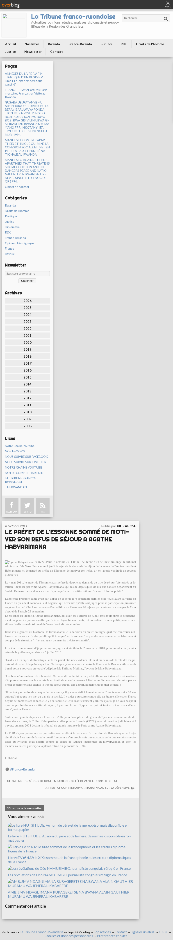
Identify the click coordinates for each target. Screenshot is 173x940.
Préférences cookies (112, 936)
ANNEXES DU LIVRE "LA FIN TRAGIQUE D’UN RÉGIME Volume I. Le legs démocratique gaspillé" (25, 79)
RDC (124, 44)
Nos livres (32, 44)
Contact (56, 51)
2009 (27, 419)
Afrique (10, 254)
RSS (43, 512)
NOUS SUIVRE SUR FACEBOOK (26, 456)
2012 (27, 398)
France (9, 248)
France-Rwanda (80, 44)
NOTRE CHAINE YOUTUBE (23, 467)
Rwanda (54, 44)
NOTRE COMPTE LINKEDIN (24, 473)
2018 (27, 356)
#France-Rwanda (22, 769)
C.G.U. (163, 932)
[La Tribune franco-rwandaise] (14, 25)
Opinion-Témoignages (19, 243)
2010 (27, 412)
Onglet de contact (17, 187)
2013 (27, 391)
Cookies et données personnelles (69, 936)
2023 (27, 321)
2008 (27, 426)
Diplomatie (12, 227)
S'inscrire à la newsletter (24, 808)
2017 (27, 363)
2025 (27, 308)
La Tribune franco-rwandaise (73, 16)
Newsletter (33, 51)
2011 (27, 405)
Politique (11, 216)
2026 (27, 301)
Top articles (102, 932)
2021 (27, 335)
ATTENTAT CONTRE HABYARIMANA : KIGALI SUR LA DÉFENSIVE (88, 787)
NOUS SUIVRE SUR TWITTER (25, 462)
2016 (27, 370)
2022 (27, 328)
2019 (27, 349)
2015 (27, 377)
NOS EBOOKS (15, 451)
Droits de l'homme (150, 44)
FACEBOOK (11, 512)
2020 (27, 342)
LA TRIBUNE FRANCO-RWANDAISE (20, 480)
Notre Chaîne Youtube (19, 446)
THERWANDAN (16, 487)
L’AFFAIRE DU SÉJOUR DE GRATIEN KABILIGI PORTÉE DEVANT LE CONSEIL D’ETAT (64, 781)
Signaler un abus (143, 932)
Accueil (10, 44)
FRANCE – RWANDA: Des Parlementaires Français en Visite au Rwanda (26, 93)
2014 (27, 384)
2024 (27, 315)
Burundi (106, 44)
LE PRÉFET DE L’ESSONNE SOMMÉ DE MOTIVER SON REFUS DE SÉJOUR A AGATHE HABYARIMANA (67, 539)
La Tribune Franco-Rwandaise (42, 932)
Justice (10, 51)
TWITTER (27, 512)
